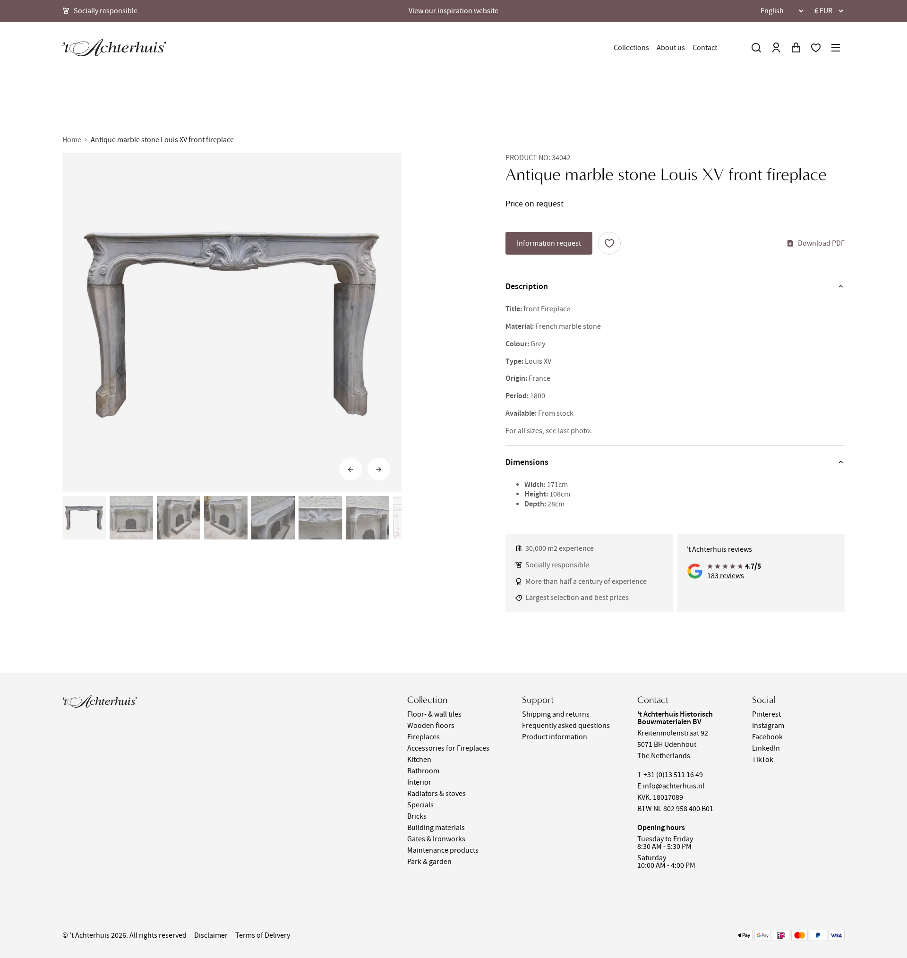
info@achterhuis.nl (673, 786)
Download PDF (821, 243)
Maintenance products (443, 850)
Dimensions (526, 462)
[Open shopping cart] (796, 48)
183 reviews (725, 576)
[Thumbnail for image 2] (131, 517)
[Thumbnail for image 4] (226, 517)
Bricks (417, 816)
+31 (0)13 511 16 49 (673, 774)
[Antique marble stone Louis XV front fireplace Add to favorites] (609, 243)
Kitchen (419, 759)
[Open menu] (836, 48)
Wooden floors (430, 725)
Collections (631, 47)
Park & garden (429, 861)
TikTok (762, 759)
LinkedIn (766, 748)
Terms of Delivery (262, 935)
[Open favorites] (816, 48)
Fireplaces (423, 737)
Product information (554, 737)
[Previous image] (350, 469)
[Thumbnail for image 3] (178, 517)
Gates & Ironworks (436, 839)
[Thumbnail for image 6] (320, 517)
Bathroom (423, 771)
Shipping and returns (556, 714)
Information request (549, 243)
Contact (705, 47)
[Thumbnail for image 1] (84, 517)
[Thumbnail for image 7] (367, 517)
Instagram (768, 725)
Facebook (767, 737)
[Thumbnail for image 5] (273, 517)
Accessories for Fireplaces (448, 748)
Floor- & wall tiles (434, 714)
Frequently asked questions (566, 725)
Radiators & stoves (436, 793)
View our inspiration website (453, 11)
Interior (419, 782)
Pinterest (766, 714)
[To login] (776, 48)
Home (71, 140)
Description (526, 286)
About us (671, 47)
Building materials (436, 827)
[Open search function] (756, 48)
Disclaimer (211, 935)
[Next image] (379, 469)
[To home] (114, 47)
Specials (420, 805)
